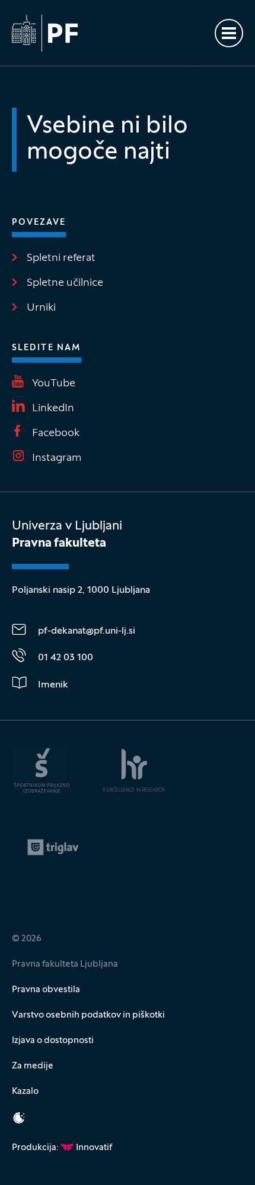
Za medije (32, 1066)
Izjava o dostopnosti (53, 1041)
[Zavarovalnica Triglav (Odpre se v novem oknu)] (53, 847)
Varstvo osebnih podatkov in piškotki (88, 1015)
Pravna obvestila (46, 990)
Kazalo (25, 1091)
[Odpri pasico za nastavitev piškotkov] (19, 1118)
